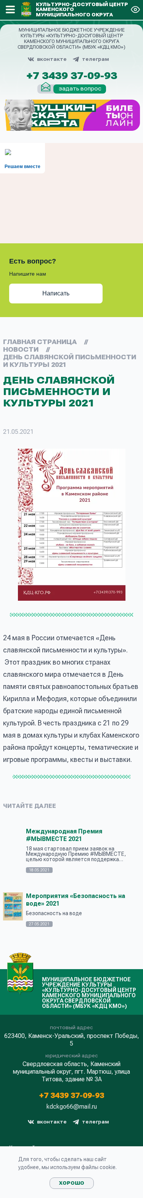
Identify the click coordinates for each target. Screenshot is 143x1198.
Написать (55, 293)
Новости (21, 349)
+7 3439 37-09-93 (71, 76)
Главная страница (40, 342)
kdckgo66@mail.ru (72, 1107)
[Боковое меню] (10, 9)
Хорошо (71, 1183)
